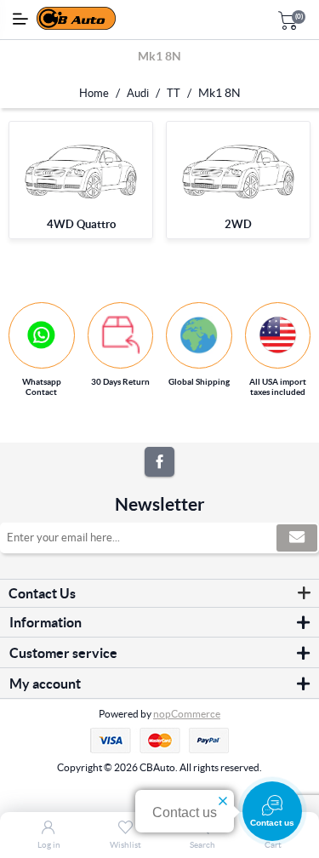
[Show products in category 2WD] (238, 171)
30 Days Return (120, 381)
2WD (238, 224)
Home (94, 93)
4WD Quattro (81, 224)
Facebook (159, 462)
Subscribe (296, 538)
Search (202, 844)
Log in (48, 844)
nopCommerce (186, 713)
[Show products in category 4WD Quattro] (81, 171)
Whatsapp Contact (41, 387)
